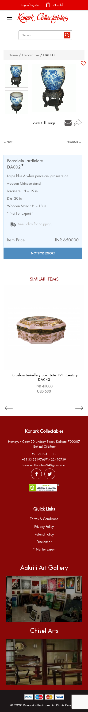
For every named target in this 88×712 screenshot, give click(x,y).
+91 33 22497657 (35, 459)
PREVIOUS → (74, 141)
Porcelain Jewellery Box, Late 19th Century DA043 (44, 377)
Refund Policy (44, 534)
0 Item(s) (57, 5)
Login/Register (30, 5)
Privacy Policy (44, 527)
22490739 (58, 459)
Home (13, 55)
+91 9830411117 (44, 454)
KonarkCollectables (36, 705)
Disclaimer (44, 542)
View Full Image (44, 123)
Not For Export (43, 253)
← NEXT (8, 141)
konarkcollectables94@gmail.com (44, 465)
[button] (84, 63)
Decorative (30, 55)
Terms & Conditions (44, 519)
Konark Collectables (44, 431)
